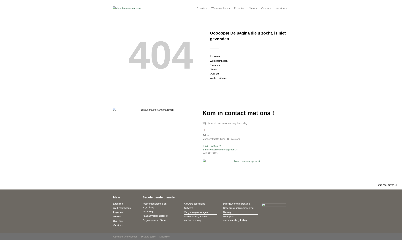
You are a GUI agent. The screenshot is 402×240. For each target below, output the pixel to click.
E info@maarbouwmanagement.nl (220, 149)
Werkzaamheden (220, 8)
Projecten (239, 8)
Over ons (266, 8)
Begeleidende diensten (159, 197)
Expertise (202, 8)
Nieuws (253, 8)
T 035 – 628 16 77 (212, 145)
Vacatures (281, 8)
